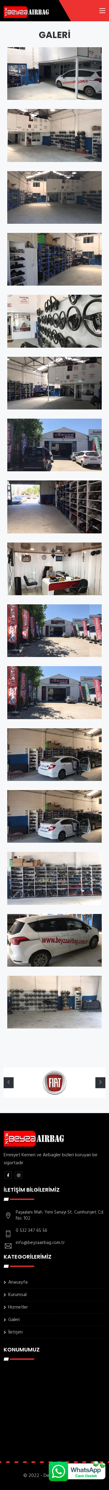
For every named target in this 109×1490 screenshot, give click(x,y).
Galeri (14, 1320)
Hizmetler (18, 1307)
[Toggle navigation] (102, 12)
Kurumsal (17, 1295)
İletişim (15, 1332)
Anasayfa (18, 1282)
